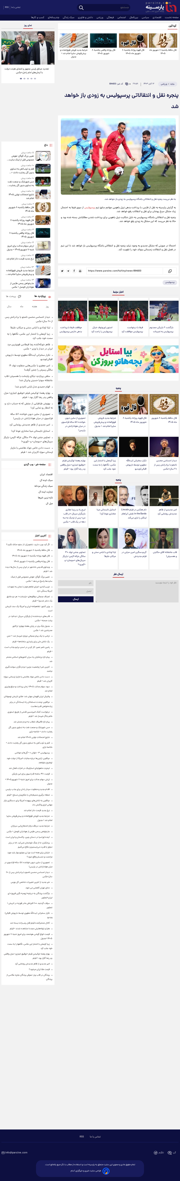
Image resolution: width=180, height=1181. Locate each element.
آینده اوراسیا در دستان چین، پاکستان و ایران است (28, 837)
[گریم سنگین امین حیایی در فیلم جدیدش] (133, 538)
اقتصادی (157, 18)
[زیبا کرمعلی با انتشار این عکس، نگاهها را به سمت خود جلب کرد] (103, 447)
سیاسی (146, 18)
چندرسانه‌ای (54, 18)
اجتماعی (122, 18)
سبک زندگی (69, 18)
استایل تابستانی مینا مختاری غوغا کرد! (106, 512)
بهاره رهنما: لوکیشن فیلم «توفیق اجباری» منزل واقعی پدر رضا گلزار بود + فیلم (72, 465)
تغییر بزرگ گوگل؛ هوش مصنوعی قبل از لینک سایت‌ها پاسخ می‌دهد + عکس (20, 158)
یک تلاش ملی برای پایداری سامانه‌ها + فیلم (31, 641)
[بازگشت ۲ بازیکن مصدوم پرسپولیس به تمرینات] (164, 311)
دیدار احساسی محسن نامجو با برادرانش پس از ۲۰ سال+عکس (165, 465)
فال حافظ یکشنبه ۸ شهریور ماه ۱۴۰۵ (162, 52)
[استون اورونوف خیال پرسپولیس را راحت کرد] (103, 311)
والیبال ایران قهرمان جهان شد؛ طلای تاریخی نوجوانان (27, 696)
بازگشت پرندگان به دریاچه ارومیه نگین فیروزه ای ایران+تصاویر (26, 71)
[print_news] (80, 271)
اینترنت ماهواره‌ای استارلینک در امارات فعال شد (29, 768)
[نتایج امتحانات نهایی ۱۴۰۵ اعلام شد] (43, 195)
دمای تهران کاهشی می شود (37, 888)
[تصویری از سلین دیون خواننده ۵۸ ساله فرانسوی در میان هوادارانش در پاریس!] (72, 404)
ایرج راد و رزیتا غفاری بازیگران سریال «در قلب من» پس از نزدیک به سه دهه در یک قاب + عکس (74, 516)
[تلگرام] (68, 271)
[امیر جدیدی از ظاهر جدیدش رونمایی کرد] (164, 496)
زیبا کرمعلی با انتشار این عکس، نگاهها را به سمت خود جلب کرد (104, 465)
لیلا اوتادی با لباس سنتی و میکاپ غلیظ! (104, 554)
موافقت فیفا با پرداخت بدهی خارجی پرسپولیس (71, 330)
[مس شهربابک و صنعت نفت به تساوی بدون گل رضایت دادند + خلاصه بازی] (43, 182)
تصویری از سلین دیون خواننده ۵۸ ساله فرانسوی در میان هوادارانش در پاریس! (73, 424)
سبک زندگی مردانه (43, 486)
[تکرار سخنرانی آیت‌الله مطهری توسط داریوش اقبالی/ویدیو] (133, 447)
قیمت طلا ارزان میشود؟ (39, 969)
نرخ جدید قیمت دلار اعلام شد (20, 259)
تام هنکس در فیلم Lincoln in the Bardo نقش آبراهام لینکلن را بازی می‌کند (133, 514)
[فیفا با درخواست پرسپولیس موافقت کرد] (133, 311)
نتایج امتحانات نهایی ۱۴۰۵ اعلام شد (21, 196)
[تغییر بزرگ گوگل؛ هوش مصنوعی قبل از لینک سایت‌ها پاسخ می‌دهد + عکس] (43, 156)
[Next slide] (50, 48)
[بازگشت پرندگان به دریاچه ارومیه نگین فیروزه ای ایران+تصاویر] (27, 48)
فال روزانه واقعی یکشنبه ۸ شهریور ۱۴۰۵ (103, 52)
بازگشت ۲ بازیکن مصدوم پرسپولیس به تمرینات (161, 330)
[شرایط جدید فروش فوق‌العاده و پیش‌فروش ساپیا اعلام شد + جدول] (73, 40)
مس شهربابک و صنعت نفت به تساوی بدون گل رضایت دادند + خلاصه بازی (21, 183)
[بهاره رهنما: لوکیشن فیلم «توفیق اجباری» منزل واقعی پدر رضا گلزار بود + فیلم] (72, 447)
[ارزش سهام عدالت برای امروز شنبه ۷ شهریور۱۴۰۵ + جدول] (43, 246)
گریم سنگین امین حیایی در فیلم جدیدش (134, 554)
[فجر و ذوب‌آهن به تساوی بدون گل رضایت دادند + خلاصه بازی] (43, 169)
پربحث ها (11, 297)
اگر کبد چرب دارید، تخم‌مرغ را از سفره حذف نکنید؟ (28, 544)
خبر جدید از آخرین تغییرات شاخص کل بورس (30, 882)
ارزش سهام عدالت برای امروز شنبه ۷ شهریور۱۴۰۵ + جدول (20, 248)
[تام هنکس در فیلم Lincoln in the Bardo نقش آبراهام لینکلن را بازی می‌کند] (133, 496)
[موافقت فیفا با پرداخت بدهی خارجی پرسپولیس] (72, 311)
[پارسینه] (159, 8)
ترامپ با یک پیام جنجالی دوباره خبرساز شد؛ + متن (28, 636)
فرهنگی (111, 18)
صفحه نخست (172, 18)
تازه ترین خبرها (45, 498)
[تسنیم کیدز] (118, 360)
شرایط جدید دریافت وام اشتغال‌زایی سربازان (30, 826)
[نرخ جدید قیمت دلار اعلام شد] (43, 258)
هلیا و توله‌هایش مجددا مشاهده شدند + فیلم (30, 928)
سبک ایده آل (46, 480)
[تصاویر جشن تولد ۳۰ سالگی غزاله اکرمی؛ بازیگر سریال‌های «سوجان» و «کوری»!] (72, 538)
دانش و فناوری (86, 18)
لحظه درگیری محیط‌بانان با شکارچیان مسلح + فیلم (28, 795)
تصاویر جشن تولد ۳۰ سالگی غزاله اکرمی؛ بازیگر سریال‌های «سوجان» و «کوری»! (74, 558)
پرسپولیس (89, 208)
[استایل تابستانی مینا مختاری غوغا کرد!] (103, 496)
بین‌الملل (134, 18)
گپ (174, 1152)
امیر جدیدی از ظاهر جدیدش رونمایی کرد (167, 512)
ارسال (76, 599)
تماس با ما (15, 7)
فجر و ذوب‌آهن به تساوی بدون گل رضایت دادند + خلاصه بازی (22, 171)
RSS (7, 7)
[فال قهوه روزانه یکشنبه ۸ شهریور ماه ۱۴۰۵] (133, 40)
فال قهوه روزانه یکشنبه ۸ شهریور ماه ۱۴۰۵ (133, 52)
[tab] (35, 78)
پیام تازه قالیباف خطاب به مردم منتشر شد (32, 722)
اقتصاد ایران (46, 475)
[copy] (169, 270)
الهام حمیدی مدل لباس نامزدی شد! (32, 387)
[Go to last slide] (5, 48)
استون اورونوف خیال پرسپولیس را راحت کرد (101, 330)
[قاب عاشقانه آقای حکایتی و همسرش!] (164, 538)
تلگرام (161, 1152)
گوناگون (172, 26)
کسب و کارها (38, 18)
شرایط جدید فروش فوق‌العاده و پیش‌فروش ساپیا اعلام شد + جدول (74, 54)
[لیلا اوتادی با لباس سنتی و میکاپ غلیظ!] (103, 538)
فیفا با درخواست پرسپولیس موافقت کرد (132, 330)
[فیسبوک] (74, 271)
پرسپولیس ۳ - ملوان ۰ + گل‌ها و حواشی (32, 753)
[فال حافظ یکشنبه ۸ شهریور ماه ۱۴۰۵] (163, 40)
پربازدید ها (40, 296)
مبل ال (49, 504)
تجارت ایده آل (45, 492)
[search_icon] (81, 8)
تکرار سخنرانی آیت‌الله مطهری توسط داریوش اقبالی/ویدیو (136, 465)
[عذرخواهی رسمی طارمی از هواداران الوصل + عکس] (43, 283)
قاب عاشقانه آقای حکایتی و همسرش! (165, 554)
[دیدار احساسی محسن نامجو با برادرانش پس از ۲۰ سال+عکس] (164, 447)
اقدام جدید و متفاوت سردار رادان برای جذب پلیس (28, 789)
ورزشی (100, 18)
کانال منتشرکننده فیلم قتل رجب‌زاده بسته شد (30, 923)
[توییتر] (62, 271)
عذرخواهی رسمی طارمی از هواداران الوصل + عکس (22, 285)
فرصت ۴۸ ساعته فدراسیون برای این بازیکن (31, 774)
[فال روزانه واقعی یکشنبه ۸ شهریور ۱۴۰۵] (103, 40)
